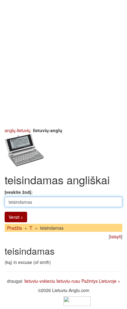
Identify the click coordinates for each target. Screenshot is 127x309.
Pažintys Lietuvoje (99, 281)
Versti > (16, 217)
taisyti (115, 236)
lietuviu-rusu (68, 281)
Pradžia (14, 228)
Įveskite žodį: (19, 192)
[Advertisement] (63, 63)
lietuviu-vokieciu (39, 281)
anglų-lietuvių (18, 130)
